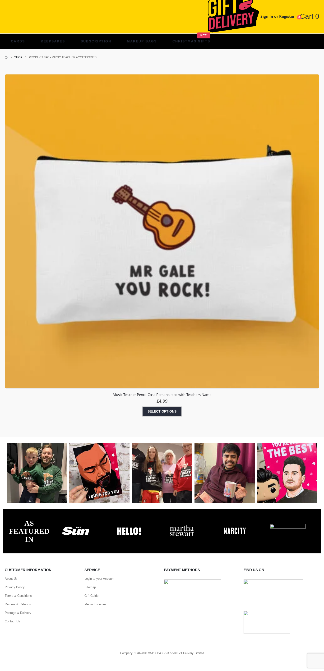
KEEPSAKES (53, 41)
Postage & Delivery (18, 613)
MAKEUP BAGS (142, 41)
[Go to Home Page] (6, 57)
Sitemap (90, 587)
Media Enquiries (95, 604)
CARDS (18, 41)
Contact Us (12, 621)
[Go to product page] (162, 231)
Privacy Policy (15, 587)
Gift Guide (91, 595)
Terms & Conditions (18, 595)
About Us (11, 578)
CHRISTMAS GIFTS (191, 38)
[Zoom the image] (75, 527)
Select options (162, 411)
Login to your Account (99, 578)
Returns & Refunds (18, 604)
